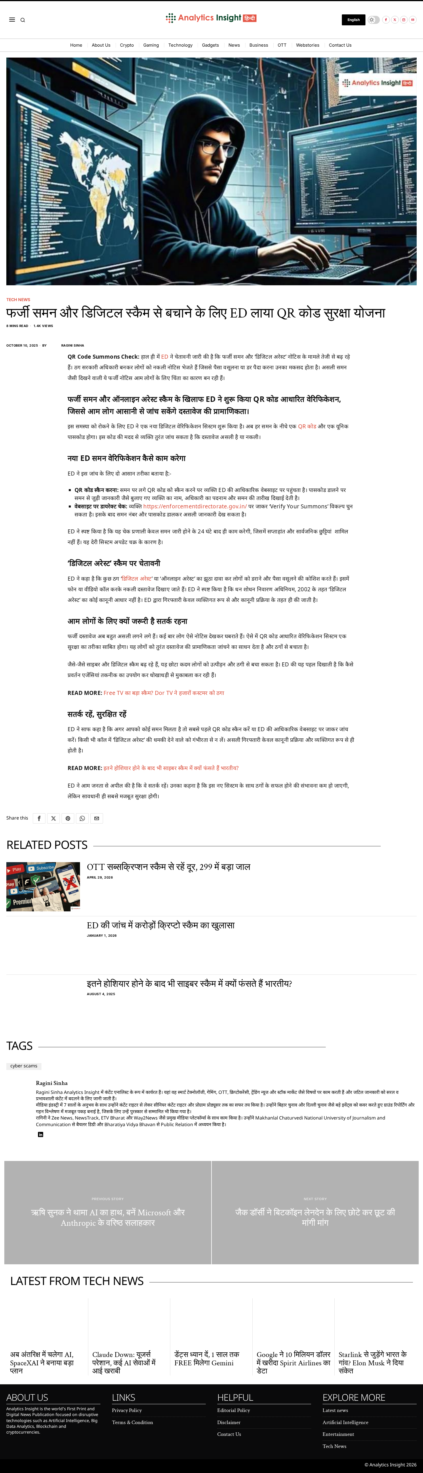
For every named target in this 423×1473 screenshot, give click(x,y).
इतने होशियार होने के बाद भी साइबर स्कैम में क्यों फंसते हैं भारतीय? (171, 768)
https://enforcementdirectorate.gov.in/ (195, 506)
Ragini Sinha (72, 345)
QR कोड (307, 426)
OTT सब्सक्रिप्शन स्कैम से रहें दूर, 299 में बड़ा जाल (168, 867)
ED (165, 356)
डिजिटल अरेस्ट (137, 578)
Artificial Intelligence (345, 1422)
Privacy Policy (127, 1410)
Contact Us (229, 1434)
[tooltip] (386, 20)
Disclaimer (229, 1422)
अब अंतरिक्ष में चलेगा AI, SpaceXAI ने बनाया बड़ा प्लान (42, 1363)
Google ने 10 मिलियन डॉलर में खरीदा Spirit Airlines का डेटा (293, 1363)
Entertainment (338, 1434)
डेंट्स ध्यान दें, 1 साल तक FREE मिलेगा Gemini (206, 1359)
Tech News (18, 299)
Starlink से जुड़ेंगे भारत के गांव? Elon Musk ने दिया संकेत (373, 1363)
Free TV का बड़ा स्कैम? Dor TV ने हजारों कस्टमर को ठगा (164, 693)
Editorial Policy (233, 1410)
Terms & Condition (132, 1422)
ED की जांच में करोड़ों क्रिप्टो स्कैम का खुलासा (161, 926)
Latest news (335, 1410)
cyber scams (23, 1066)
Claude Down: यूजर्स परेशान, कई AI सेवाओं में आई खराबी (123, 1363)
